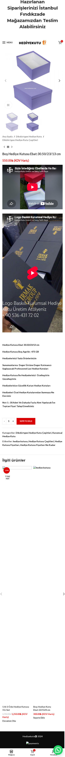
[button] (5, 80)
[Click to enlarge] (8, 105)
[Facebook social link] (24, 35)
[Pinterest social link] (32, 35)
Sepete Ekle (26, 421)
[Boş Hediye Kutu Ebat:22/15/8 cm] (48, 585)
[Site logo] (32, 42)
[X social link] (28, 35)
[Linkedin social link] (36, 35)
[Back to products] (8, 147)
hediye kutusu (20, 441)
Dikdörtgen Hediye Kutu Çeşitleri (20, 140)
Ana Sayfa (7, 136)
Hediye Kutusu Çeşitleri (41, 441)
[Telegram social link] (40, 35)
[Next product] (12, 147)
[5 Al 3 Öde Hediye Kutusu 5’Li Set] (17, 585)
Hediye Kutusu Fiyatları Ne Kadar (37, 445)
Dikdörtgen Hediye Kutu (29, 136)
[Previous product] (4, 147)
